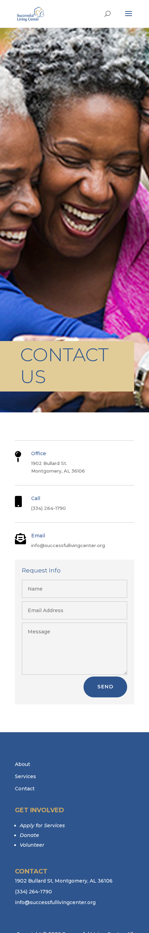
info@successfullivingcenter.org (55, 902)
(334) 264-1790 (33, 891)
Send (105, 686)
